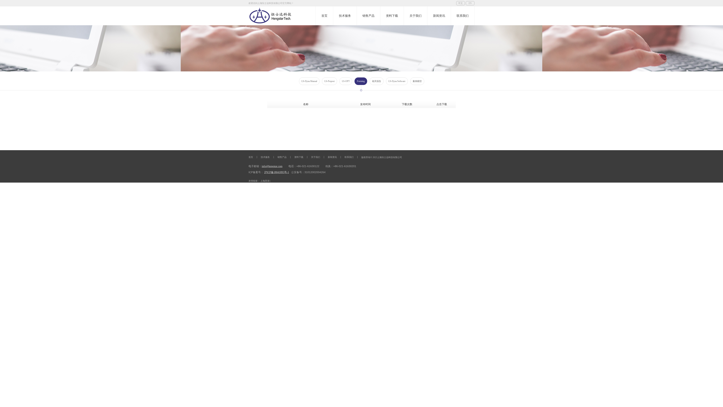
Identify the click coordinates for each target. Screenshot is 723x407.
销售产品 (368, 15)
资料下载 (392, 15)
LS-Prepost (329, 81)
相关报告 (376, 81)
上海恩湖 (264, 181)
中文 (460, 3)
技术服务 (345, 15)
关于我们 (416, 15)
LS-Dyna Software (396, 81)
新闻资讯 (439, 15)
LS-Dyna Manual (309, 81)
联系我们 (463, 15)
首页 (324, 15)
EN (470, 3)
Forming (361, 81)
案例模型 (417, 81)
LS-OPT (346, 81)
